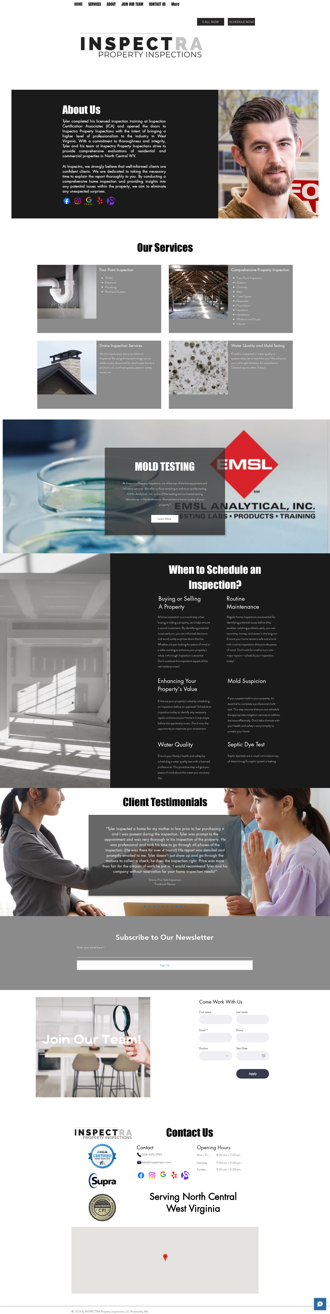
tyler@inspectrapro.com (156, 1162)
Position (203, 1048)
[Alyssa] (185, 906)
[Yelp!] (100, 201)
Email (202, 1030)
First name (205, 1012)
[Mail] (139, 1162)
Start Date (241, 1048)
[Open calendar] (263, 1055)
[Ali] (145, 906)
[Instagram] (78, 201)
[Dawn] (176, 906)
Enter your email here (90, 947)
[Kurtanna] (158, 906)
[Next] (314, 852)
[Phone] (139, 1154)
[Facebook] (66, 201)
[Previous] (15, 852)
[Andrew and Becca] (163, 906)
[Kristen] (154, 907)
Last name (241, 1012)
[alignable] (111, 201)
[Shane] (149, 906)
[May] (172, 906)
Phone (239, 1030)
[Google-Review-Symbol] (89, 201)
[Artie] (167, 906)
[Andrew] (180, 906)
